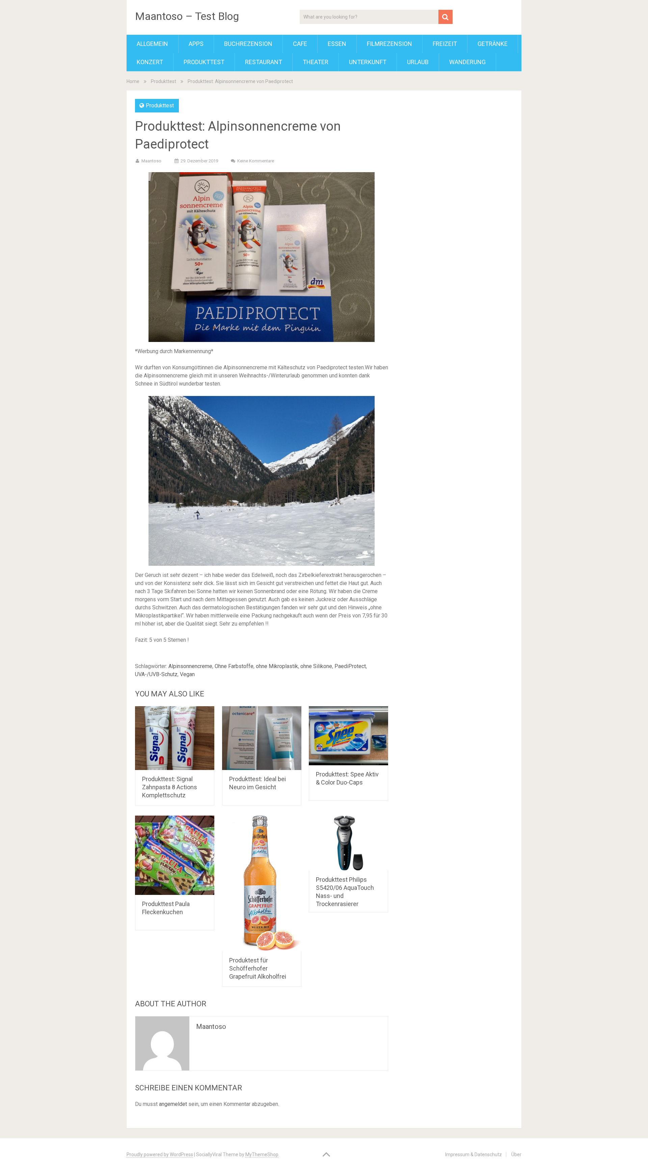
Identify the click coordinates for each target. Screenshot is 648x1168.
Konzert (150, 61)
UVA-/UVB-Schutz (156, 674)
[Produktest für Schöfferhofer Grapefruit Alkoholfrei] (261, 883)
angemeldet (173, 1104)
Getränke (493, 43)
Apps (196, 43)
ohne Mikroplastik (277, 666)
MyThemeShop (261, 1154)
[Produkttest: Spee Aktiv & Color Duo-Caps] (348, 736)
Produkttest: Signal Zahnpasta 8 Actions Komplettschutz (169, 787)
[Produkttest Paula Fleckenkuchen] (174, 855)
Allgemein (152, 43)
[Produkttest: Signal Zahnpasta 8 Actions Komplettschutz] (174, 738)
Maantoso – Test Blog (187, 16)
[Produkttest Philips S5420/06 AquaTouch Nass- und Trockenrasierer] (348, 843)
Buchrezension (248, 43)
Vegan (187, 674)
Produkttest (204, 61)
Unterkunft (367, 61)
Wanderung (467, 61)
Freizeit (445, 43)
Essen (337, 43)
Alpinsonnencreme (190, 666)
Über (516, 1154)
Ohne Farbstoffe (234, 666)
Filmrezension (389, 43)
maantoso (151, 160)
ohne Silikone (316, 666)
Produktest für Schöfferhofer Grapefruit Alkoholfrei (257, 968)
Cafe (300, 43)
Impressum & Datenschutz (473, 1154)
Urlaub (418, 61)
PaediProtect (350, 666)
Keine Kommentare (255, 160)
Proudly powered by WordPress (160, 1154)
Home (133, 81)
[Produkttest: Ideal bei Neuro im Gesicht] (261, 738)
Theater (315, 61)
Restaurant (263, 61)
